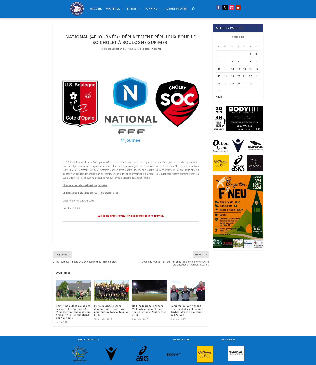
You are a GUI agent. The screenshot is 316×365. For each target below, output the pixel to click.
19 (232, 76)
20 (238, 76)
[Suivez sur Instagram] (231, 7)
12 (232, 68)
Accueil (96, 9)
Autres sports (176, 9)
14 (244, 68)
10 (219, 68)
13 (238, 68)
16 (256, 68)
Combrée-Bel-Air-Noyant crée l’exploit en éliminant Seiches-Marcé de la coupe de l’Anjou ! (187, 310)
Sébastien (117, 48)
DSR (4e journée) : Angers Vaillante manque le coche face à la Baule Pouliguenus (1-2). (149, 310)
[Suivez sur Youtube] (238, 7)
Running (151, 9)
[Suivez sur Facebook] (218, 7)
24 (219, 83)
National (156, 48)
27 (238, 83)
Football (112, 9)
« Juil (219, 96)
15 (250, 68)
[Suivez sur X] (225, 7)
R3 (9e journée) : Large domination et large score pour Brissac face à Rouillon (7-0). (111, 310)
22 (250, 76)
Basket (132, 9)
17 (219, 76)
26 (232, 83)
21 (244, 76)
